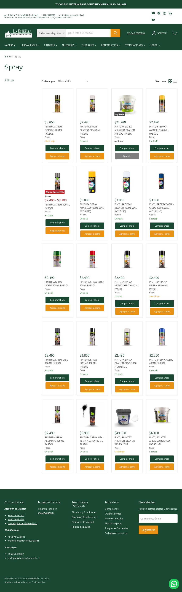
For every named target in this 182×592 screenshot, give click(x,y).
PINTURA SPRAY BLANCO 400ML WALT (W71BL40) (126, 207)
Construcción (110, 45)
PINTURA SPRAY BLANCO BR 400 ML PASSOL (90, 130)
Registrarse (148, 530)
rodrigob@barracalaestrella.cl (24, 558)
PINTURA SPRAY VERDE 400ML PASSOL (57, 283)
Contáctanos (112, 508)
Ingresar (162, 33)
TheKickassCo (38, 582)
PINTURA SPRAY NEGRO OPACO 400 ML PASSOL (126, 285)
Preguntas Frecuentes (116, 528)
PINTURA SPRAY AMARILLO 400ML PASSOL (158, 130)
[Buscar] (115, 33)
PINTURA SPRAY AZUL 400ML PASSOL (161, 361)
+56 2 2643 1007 (48, 15)
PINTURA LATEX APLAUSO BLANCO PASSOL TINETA (124, 130)
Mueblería (68, 45)
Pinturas (49, 45)
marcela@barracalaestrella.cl (23, 540)
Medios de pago (113, 523)
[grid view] (170, 81)
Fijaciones (87, 45)
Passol (47, 137)
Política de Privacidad (83, 522)
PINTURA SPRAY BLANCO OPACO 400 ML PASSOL (125, 363)
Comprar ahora (57, 148)
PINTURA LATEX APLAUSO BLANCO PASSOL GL (159, 441)
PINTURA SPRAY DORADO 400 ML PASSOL (53, 130)
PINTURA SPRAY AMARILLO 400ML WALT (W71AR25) (92, 207)
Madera (9, 45)
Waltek (83, 214)
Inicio (7, 56)
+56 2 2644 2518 (16, 519)
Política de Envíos (81, 526)
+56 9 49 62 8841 (16, 536)
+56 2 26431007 (16, 553)
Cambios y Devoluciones (84, 517)
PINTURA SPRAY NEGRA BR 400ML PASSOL (158, 285)
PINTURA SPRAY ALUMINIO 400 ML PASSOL (54, 441)
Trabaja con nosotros (116, 533)
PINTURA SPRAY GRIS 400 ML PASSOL (56, 361)
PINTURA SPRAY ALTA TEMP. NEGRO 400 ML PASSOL (91, 441)
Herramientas (29, 45)
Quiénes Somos (113, 513)
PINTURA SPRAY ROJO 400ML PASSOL (92, 283)
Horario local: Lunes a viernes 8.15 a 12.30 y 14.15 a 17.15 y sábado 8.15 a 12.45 (38, 17)
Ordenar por (48, 81)
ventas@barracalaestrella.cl (71, 15)
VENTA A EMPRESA (136, 33)
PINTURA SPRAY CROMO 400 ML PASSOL (88, 363)
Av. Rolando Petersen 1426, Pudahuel (21, 15)
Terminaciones (134, 45)
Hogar (154, 45)
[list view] (175, 81)
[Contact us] (174, 584)
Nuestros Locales (114, 518)
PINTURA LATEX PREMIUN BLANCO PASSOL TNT (124, 441)
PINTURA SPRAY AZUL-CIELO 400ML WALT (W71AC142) (161, 207)
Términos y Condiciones (84, 512)
